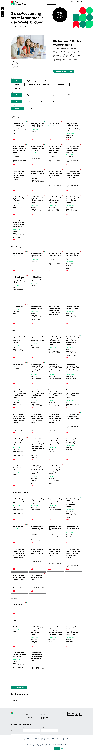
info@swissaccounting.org (28, 718)
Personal (18, 88)
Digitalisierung (31, 81)
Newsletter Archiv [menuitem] (44, 717)
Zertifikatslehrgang (51, 95)
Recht (71, 81)
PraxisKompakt (70, 95)
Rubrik (17, 108)
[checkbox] (16, 730)
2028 (52, 101)
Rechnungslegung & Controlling (39, 84)
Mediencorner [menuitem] (44, 714)
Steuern (17, 84)
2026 (28, 101)
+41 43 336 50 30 (28, 717)
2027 (40, 101)
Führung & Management (52, 81)
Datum (30, 108)
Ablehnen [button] (63, 748)
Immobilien (61, 84)
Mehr (14, 139)
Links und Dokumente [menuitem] (45, 715)
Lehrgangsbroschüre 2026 (63, 71)
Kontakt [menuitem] (42, 718)
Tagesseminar (31, 95)
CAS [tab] (33, 687)
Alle (16, 81)
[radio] (12, 730)
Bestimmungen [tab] (19, 687)
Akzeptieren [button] (56, 748)
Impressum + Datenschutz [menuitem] (46, 720)
